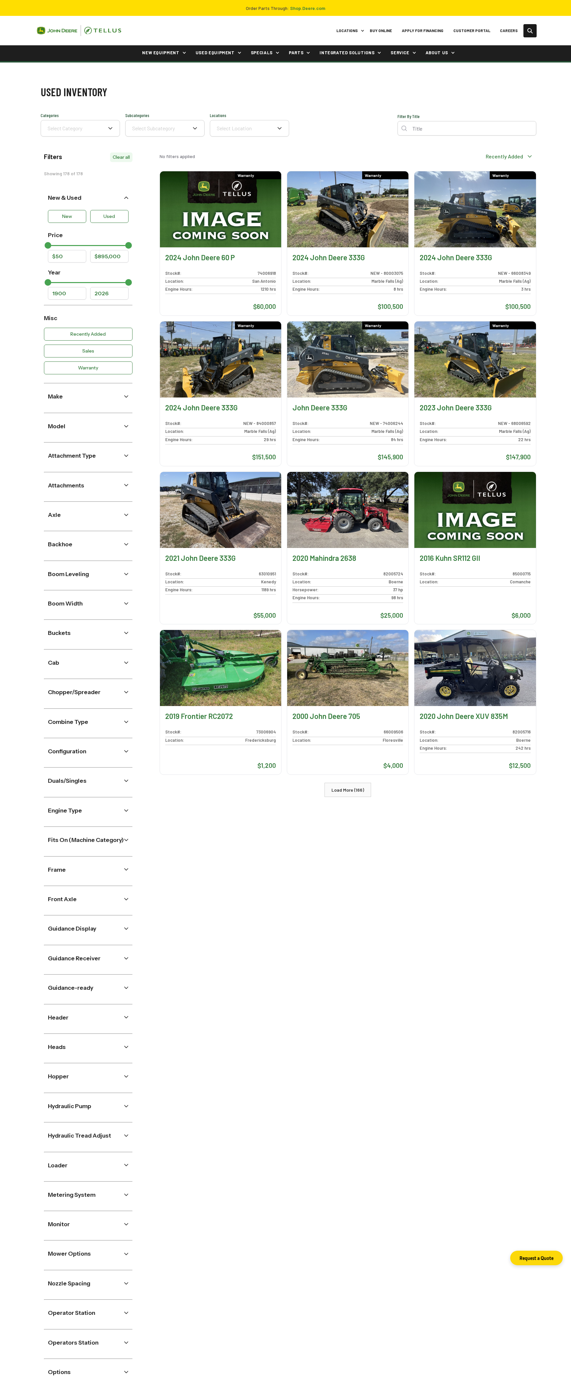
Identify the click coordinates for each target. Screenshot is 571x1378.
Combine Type (68, 721)
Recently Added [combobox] (504, 156)
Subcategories (137, 115)
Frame (57, 869)
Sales (88, 351)
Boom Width (65, 603)
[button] (349, 30)
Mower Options (69, 1253)
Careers (509, 30)
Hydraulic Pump (69, 1105)
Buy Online (381, 30)
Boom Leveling (68, 573)
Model (56, 425)
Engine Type (65, 810)
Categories (50, 115)
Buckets (59, 632)
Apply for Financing (422, 30)
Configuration (67, 751)
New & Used (64, 197)
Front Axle (62, 899)
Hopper (58, 1076)
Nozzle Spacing (69, 1283)
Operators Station (73, 1342)
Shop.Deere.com (307, 8)
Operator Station (71, 1312)
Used (109, 216)
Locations (218, 115)
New (67, 216)
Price (55, 234)
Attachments (66, 484)
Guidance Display (72, 928)
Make (55, 396)
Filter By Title (409, 116)
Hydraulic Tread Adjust (79, 1135)
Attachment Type (72, 455)
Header (58, 1017)
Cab (53, 662)
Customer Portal (471, 30)
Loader (57, 1164)
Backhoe (60, 544)
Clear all (121, 157)
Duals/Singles (67, 780)
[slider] (48, 245)
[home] (79, 30)
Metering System (71, 1194)
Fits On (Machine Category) (86, 839)
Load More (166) (347, 790)
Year (54, 272)
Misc (50, 317)
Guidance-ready (70, 987)
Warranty (88, 368)
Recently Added (88, 334)
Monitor (59, 1224)
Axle (54, 514)
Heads (57, 1046)
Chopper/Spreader (74, 692)
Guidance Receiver (74, 957)
